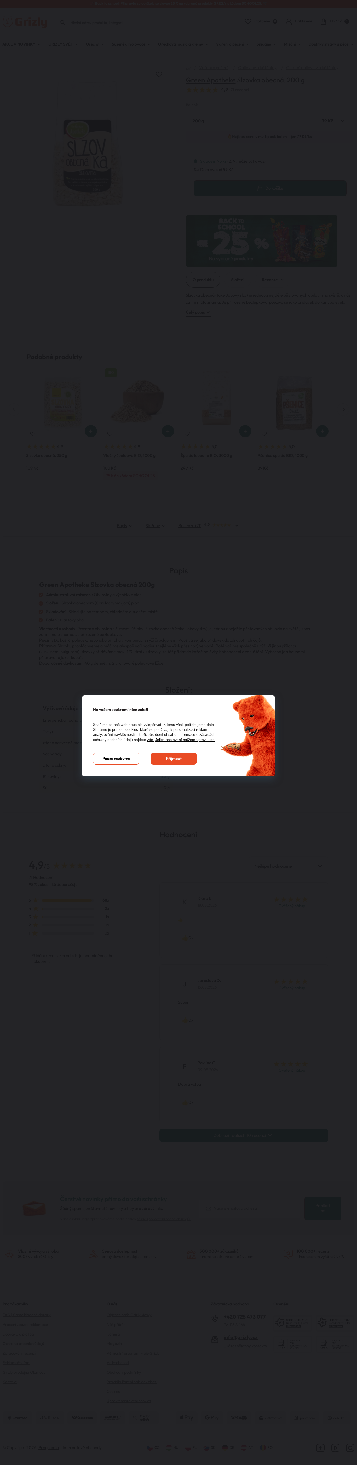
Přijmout (174, 758)
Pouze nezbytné (116, 758)
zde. (150, 740)
